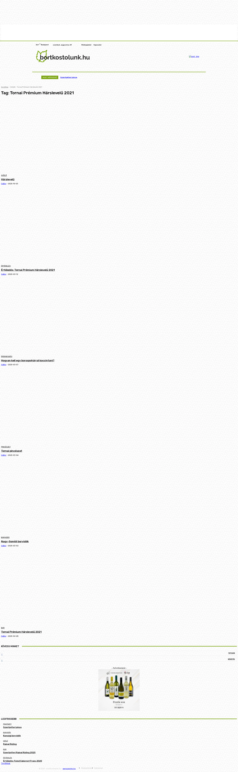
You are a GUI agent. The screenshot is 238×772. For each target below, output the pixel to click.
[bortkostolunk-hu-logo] (63, 56)
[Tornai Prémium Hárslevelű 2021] (61, 588)
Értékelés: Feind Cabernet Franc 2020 (22, 761)
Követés (231, 659)
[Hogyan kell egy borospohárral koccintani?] (61, 316)
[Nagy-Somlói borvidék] (61, 497)
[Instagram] (200, 45)
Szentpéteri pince (68, 77)
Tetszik (231, 653)
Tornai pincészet (11, 450)
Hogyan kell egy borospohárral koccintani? (27, 360)
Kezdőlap (4, 87)
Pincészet (6, 447)
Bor (3, 628)
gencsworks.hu (69, 769)
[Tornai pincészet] (61, 407)
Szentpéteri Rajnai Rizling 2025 (19, 752)
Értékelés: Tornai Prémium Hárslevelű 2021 (28, 270)
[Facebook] (197, 45)
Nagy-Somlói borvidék (15, 541)
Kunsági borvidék (12, 735)
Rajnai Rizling (10, 744)
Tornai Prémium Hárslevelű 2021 (21, 631)
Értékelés (6, 266)
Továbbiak (5, 763)
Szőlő (4, 175)
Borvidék (5, 537)
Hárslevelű (7, 179)
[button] (199, 68)
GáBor (3, 184)
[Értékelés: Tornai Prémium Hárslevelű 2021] (61, 226)
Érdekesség (6, 356)
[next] (196, 77)
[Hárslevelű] (61, 135)
